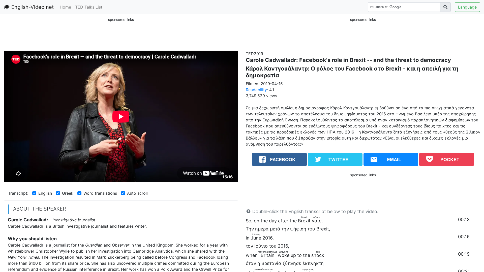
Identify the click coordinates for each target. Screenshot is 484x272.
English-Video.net (32, 7)
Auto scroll (137, 193)
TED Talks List (88, 7)
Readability (256, 89)
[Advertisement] (121, 33)
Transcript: (18, 193)
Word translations (100, 193)
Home (65, 7)
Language (467, 7)
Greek (67, 193)
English (45, 193)
